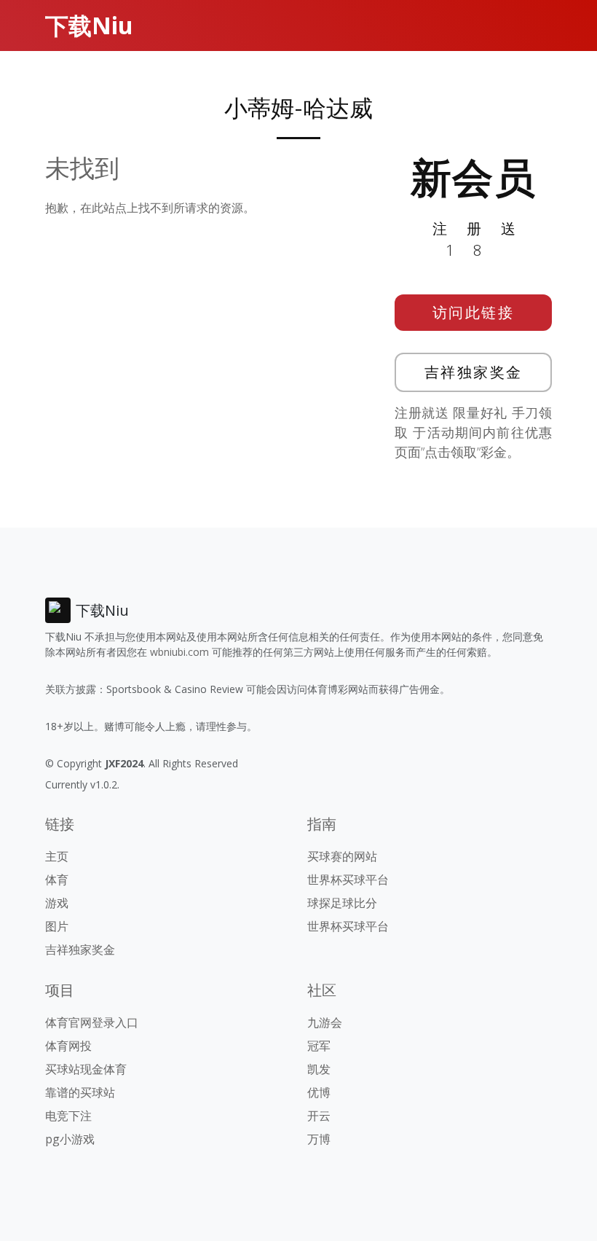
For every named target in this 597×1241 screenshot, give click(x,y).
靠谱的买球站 (80, 1092)
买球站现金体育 (86, 1069)
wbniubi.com (179, 652)
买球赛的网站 (342, 856)
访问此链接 (473, 312)
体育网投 (68, 1046)
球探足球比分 (342, 903)
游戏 (56, 903)
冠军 (319, 1046)
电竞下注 (68, 1116)
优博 (319, 1092)
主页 (56, 856)
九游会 (324, 1022)
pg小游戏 (70, 1139)
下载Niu (89, 25)
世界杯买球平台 (348, 880)
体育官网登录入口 (91, 1022)
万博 (319, 1139)
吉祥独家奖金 (473, 372)
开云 (319, 1116)
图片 (56, 926)
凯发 (319, 1069)
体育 (56, 880)
